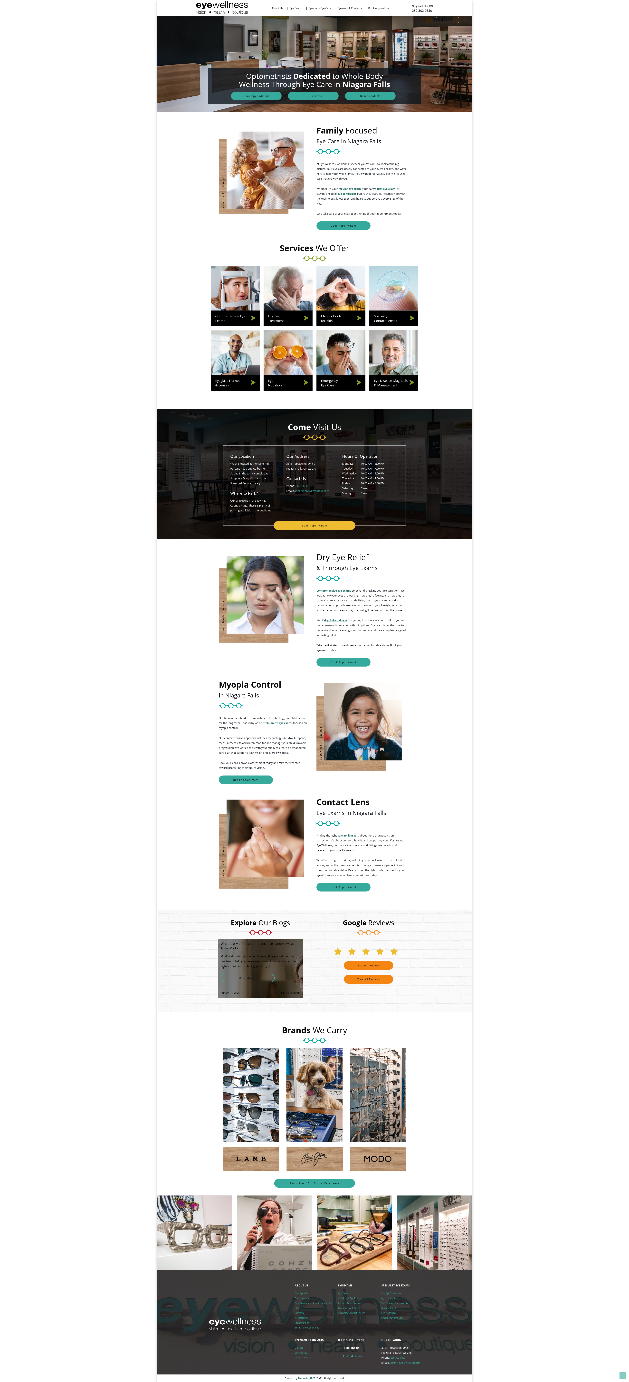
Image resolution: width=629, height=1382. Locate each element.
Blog (297, 1308)
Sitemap (299, 1312)
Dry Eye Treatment (391, 1293)
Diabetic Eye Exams (348, 1308)
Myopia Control (389, 1298)
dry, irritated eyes (335, 620)
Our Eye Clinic (302, 1293)
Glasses (299, 1347)
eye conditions (346, 194)
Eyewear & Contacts (349, 8)
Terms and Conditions (307, 1327)
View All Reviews (368, 979)
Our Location (313, 96)
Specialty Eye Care (320, 8)
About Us (277, 8)
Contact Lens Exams (349, 1303)
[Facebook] (343, 1355)
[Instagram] (348, 1355)
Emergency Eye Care (392, 1317)
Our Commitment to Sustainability (313, 1303)
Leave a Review (368, 965)
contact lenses (346, 835)
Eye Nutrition (388, 1312)
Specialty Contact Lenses (351, 1312)
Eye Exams (296, 8)
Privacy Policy (302, 1322)
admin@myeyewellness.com (311, 491)
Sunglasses (301, 1352)
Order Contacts (370, 96)
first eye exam (386, 189)
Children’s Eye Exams (349, 1298)
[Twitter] (352, 1355)
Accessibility (301, 1317)
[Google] (360, 1355)
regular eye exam (349, 189)
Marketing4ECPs (307, 1378)
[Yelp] (356, 1355)
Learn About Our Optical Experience (314, 1183)
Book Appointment (379, 8)
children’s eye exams (279, 723)
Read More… (257, 978)
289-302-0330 (422, 10)
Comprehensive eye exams (333, 590)
